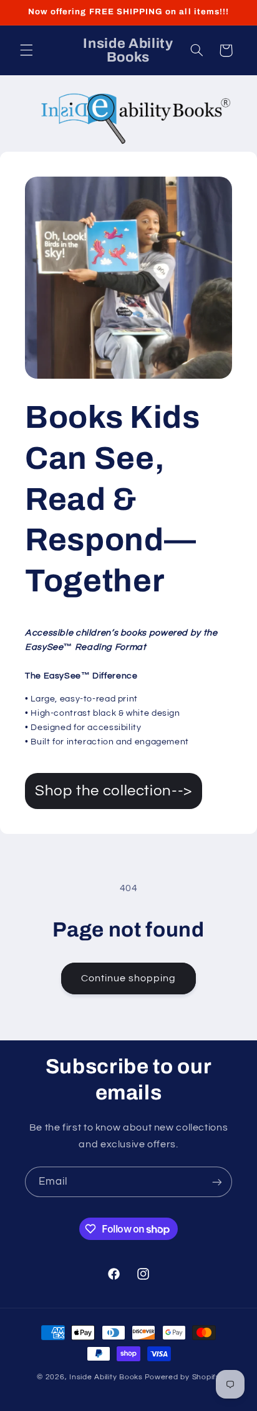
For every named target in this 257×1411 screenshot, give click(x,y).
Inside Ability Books (106, 1377)
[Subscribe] (217, 1182)
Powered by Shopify (182, 1377)
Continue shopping (129, 978)
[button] (26, 50)
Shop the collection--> (113, 790)
